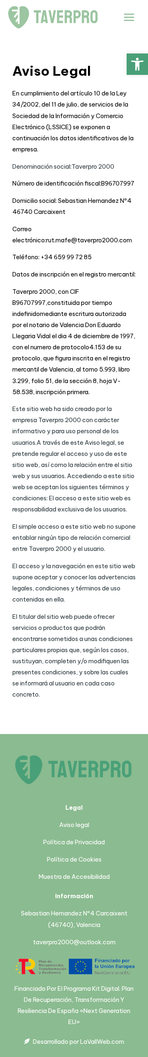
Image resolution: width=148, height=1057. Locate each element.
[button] (137, 64)
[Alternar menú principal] (129, 17)
